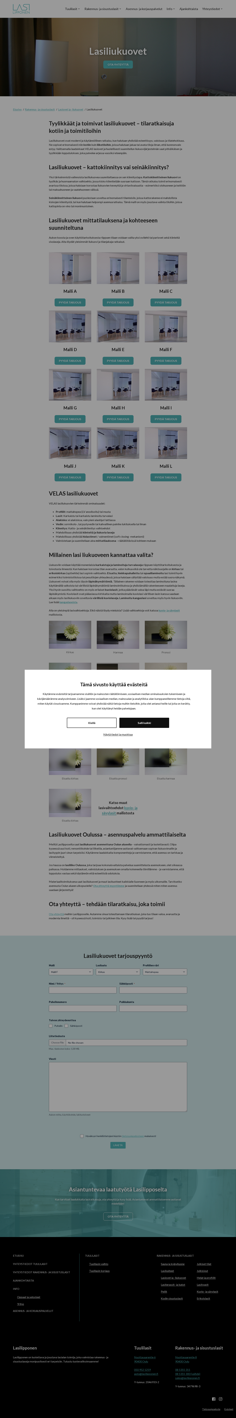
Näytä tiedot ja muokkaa (118, 734)
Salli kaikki (144, 722)
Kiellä (91, 722)
